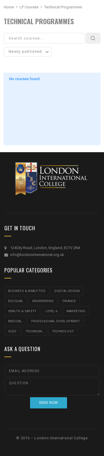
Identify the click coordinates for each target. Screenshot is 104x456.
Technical (34, 331)
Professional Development (55, 321)
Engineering (42, 301)
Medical (15, 321)
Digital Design (67, 291)
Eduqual (15, 301)
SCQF (12, 331)
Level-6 (51, 311)
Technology (63, 331)
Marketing (75, 311)
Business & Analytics (26, 291)
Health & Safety (22, 311)
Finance (69, 301)
